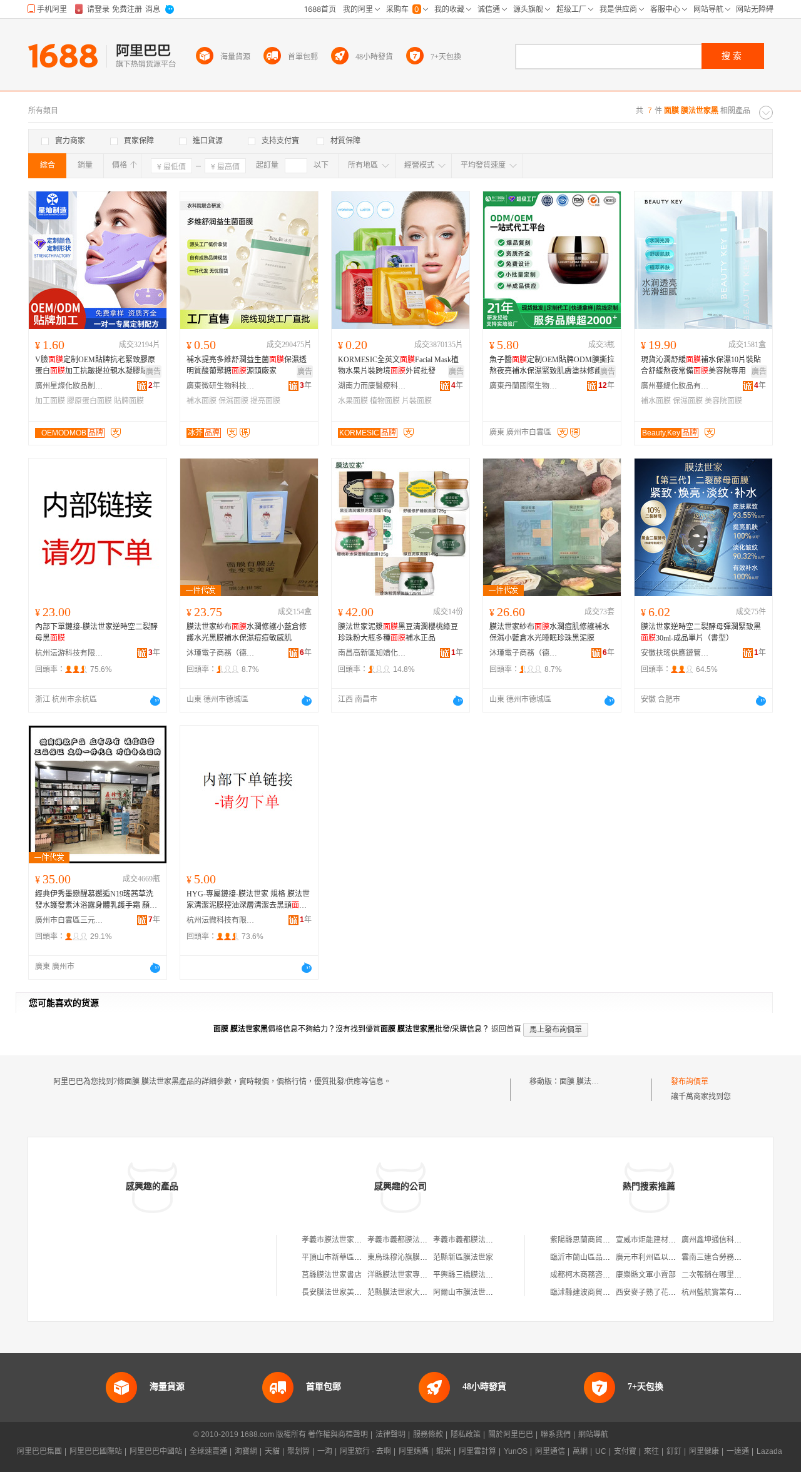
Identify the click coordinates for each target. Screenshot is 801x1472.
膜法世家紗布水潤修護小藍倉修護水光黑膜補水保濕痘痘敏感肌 (246, 632)
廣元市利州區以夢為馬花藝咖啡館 (672, 1257)
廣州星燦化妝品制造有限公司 (69, 386)
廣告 (153, 371)
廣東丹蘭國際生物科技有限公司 (523, 386)
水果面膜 (353, 401)
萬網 (580, 1451)
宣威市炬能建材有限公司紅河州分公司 (679, 1240)
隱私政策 (466, 1434)
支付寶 (625, 1451)
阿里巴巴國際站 (95, 1451)
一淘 (324, 1451)
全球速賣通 (208, 1451)
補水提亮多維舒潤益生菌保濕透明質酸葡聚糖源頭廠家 (246, 365)
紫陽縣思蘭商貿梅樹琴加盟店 (599, 1240)
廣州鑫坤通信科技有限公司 (726, 1240)
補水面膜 (201, 401)
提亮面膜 (265, 401)
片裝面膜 (417, 401)
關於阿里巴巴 (510, 1434)
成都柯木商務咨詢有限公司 (595, 1275)
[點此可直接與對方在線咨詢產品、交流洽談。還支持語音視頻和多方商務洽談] (155, 700)
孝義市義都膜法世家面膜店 (412, 1240)
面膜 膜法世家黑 (586, 1081)
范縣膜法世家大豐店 (401, 1292)
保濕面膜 (233, 401)
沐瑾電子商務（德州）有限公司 (220, 653)
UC (600, 1451)
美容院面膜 (723, 401)
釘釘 (673, 1451)
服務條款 (428, 1434)
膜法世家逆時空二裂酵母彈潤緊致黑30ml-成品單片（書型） (701, 632)
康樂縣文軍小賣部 (646, 1275)
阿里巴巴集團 (39, 1451)
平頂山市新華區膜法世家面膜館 (354, 1257)
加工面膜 (50, 401)
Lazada (769, 1451)
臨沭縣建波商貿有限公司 (591, 1292)
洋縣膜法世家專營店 (401, 1275)
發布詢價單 (689, 1081)
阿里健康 (704, 1451)
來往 (651, 1451)
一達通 (738, 1451)
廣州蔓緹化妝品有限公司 (675, 386)
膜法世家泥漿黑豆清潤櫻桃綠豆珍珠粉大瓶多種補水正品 (398, 632)
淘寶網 (246, 1451)
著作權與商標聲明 (338, 1434)
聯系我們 (556, 1434)
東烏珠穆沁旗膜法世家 (404, 1257)
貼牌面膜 (129, 401)
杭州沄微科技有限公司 (220, 920)
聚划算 (298, 1451)
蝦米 (443, 1451)
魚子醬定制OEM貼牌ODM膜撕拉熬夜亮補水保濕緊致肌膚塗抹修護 (552, 365)
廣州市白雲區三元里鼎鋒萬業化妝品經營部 (69, 920)
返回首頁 (506, 1029)
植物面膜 (385, 401)
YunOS (516, 1451)
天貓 (272, 1451)
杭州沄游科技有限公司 (69, 653)
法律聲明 (390, 1434)
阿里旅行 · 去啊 (365, 1451)
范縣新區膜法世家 (463, 1257)
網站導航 (593, 1434)
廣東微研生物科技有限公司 (220, 386)
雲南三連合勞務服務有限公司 (730, 1257)
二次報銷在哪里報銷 (715, 1275)
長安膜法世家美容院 (335, 1292)
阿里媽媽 (414, 1451)
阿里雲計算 (477, 1451)
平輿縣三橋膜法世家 (467, 1275)
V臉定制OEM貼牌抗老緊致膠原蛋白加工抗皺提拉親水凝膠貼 (95, 365)
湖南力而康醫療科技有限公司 (372, 386)
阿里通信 (550, 1451)
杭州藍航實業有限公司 (719, 1292)
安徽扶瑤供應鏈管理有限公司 (675, 653)
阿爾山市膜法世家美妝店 (474, 1292)
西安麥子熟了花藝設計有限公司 (668, 1292)
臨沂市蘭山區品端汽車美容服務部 (606, 1257)
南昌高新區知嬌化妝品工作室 (372, 653)
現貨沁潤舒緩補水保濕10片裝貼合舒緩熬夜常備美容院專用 (701, 365)
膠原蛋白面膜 (89, 401)
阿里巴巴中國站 (156, 1451)
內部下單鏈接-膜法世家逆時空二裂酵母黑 (96, 632)
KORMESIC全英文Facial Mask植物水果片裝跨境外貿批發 (398, 365)
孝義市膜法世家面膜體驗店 (347, 1240)
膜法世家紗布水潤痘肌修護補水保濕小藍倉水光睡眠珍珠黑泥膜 (549, 632)
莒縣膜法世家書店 (332, 1275)
